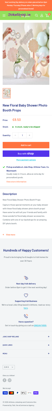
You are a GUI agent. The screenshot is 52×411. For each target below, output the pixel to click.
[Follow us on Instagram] (9, 380)
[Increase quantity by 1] (29, 135)
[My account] (41, 15)
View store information (16, 181)
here (26, 308)
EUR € (6, 367)
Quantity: (7, 135)
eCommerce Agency (26, 405)
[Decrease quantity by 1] (15, 135)
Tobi (13, 405)
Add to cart (26, 145)
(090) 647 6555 (40, 325)
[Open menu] (4, 16)
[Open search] (36, 15)
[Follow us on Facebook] (4, 380)
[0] (47, 15)
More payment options (26, 160)
